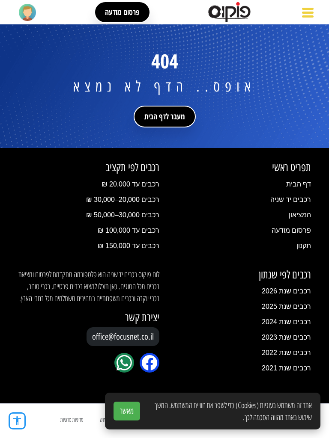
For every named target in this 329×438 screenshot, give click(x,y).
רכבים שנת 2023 (286, 337)
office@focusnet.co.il (123, 336)
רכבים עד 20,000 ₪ (130, 184)
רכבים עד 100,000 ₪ (128, 230)
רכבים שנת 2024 (286, 322)
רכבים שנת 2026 (286, 291)
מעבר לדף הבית (164, 116)
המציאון (300, 215)
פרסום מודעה (122, 12)
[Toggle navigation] (308, 12)
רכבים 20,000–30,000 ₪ (122, 199)
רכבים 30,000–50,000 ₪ (122, 215)
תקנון (303, 245)
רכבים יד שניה (290, 199)
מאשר (127, 411)
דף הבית (298, 184)
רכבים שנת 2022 (286, 352)
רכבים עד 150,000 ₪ (128, 245)
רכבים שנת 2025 (286, 306)
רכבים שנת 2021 (286, 368)
